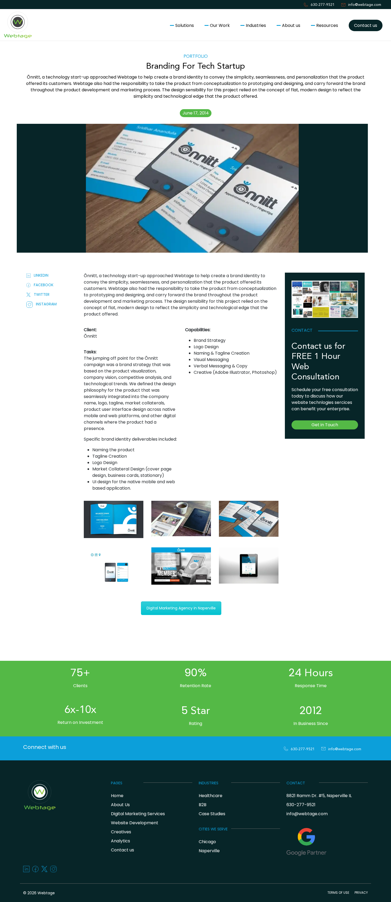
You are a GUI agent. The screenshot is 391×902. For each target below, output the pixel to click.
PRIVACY (361, 892)
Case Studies (212, 814)
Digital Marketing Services (138, 814)
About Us (120, 805)
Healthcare (210, 796)
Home (117, 796)
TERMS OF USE (338, 892)
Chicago (207, 842)
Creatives (121, 832)
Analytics (120, 841)
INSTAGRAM (45, 304)
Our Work (220, 25)
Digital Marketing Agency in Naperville (181, 608)
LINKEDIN (39, 275)
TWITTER (40, 294)
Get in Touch (324, 425)
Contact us (365, 25)
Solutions (184, 25)
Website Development (134, 823)
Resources (327, 25)
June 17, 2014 (195, 113)
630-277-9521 (323, 5)
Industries (256, 25)
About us (291, 25)
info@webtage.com (364, 5)
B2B (202, 805)
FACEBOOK (42, 285)
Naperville (209, 851)
